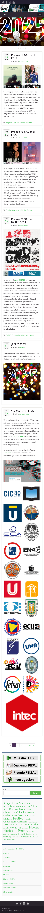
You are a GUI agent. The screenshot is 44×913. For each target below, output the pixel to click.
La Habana (8, 824)
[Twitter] (3, 2)
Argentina (9, 123)
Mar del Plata (32, 824)
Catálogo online (19, 436)
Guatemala (22, 822)
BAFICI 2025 (20, 280)
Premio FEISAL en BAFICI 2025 (21, 221)
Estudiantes (7, 819)
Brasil (5, 809)
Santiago (29, 834)
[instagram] (10, 2)
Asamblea (24, 803)
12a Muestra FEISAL (23, 410)
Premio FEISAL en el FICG (23, 133)
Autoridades (9, 806)
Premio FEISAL (23, 61)
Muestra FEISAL (24, 414)
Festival (16, 123)
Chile (6, 812)
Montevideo (25, 828)
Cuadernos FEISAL (10, 862)
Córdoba (14, 816)
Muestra (34, 827)
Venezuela (26, 836)
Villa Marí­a (35, 837)
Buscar (6, 790)
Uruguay (7, 836)
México (23, 210)
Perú (15, 831)
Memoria (22, 347)
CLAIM (13, 813)
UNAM (35, 834)
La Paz (16, 825)
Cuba (6, 815)
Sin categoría (8, 892)
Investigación (33, 822)
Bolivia (34, 806)
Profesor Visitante (9, 888)
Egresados (32, 816)
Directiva (23, 815)
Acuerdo (6, 853)
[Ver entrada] (22, 31)
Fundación (28, 819)
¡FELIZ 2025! (7, 37)
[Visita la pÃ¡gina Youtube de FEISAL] (14, 2)
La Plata (21, 825)
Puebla (31, 831)
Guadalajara (16, 210)
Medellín (6, 828)
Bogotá (27, 806)
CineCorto (7, 453)
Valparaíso (16, 837)
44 (29, 745)
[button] (4, 31)
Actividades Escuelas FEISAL (13, 849)
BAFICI (8, 335)
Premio (22, 123)
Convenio (30, 812)
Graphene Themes (18, 910)
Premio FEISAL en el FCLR (23, 56)
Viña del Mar (9, 839)
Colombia (21, 812)
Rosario (29, 123)
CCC (33, 809)
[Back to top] (39, 899)
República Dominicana (10, 834)
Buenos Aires (17, 335)
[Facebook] (6, 2)
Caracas (28, 809)
